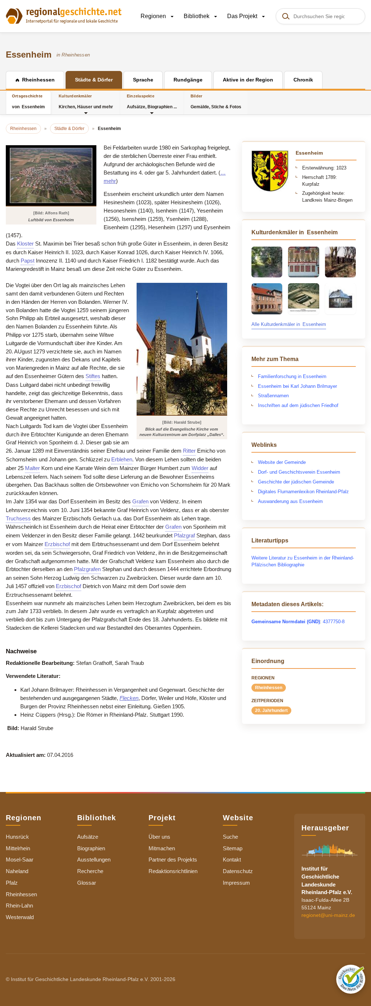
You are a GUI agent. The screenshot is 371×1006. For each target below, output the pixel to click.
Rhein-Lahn (19, 905)
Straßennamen (273, 395)
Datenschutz (238, 871)
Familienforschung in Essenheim (292, 376)
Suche (230, 837)
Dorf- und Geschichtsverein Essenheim (299, 472)
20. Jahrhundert (271, 710)
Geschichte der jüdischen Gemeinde (296, 482)
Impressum (236, 883)
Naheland (17, 871)
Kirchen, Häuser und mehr (86, 101)
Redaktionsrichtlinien (173, 871)
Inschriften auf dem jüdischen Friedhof (298, 405)
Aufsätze (87, 837)
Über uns (159, 837)
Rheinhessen (268, 687)
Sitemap (232, 848)
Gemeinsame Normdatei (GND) (285, 621)
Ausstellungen (94, 859)
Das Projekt (243, 16)
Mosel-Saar (19, 859)
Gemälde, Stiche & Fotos (216, 101)
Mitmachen (162, 848)
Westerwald (20, 917)
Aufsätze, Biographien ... (152, 101)
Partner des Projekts (173, 859)
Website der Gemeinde (282, 462)
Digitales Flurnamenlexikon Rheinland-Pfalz (303, 491)
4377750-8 (334, 621)
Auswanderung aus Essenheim (290, 501)
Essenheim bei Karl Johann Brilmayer (297, 386)
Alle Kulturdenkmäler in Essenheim (288, 324)
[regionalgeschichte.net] (64, 15)
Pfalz (12, 883)
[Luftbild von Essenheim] (51, 175)
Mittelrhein (18, 848)
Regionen (154, 16)
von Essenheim (28, 101)
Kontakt (232, 859)
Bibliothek (197, 16)
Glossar (86, 883)
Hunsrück (17, 837)
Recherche (90, 871)
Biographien (91, 848)
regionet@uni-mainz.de (328, 915)
